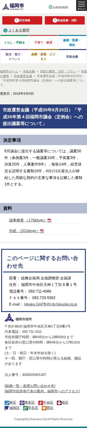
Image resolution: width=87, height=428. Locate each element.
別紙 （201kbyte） (24, 231)
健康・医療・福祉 (72, 42)
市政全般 (72, 56)
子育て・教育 (43, 42)
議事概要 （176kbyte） (28, 220)
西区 (49, 408)
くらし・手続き (14, 42)
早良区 (33, 408)
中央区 (48, 402)
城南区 (14, 408)
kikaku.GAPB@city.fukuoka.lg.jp (50, 304)
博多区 (29, 402)
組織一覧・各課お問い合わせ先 (30, 386)
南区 (64, 402)
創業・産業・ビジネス (43, 56)
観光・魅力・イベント (15, 56)
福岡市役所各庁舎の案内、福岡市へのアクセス (42, 391)
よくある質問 (18, 30)
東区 (12, 402)
